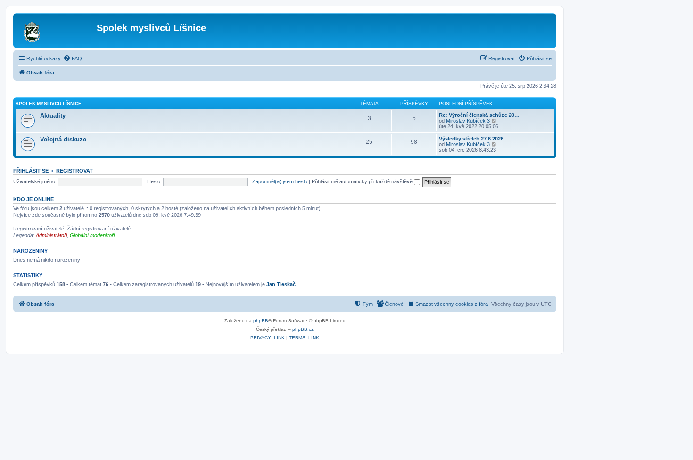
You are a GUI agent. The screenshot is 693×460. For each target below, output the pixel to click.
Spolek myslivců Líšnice (49, 103)
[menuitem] (72, 58)
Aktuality (53, 115)
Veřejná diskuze (63, 139)
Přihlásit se (31, 170)
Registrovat (74, 170)
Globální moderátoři (92, 235)
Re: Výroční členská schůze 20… (479, 115)
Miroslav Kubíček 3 (468, 120)
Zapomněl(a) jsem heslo (279, 181)
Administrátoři (51, 235)
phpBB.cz (303, 329)
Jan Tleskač (281, 284)
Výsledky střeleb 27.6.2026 (471, 138)
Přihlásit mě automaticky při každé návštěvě (363, 181)
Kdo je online (33, 199)
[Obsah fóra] (56, 31)
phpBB (260, 320)
